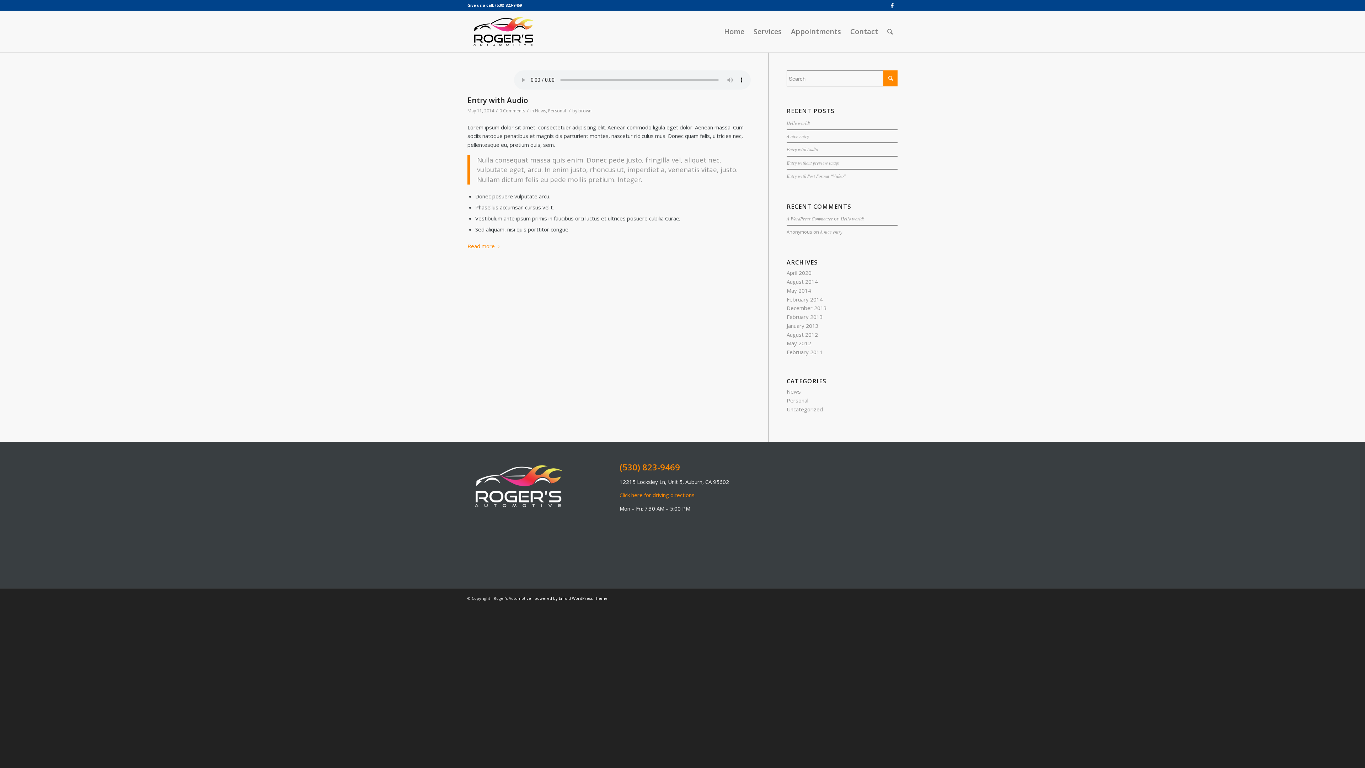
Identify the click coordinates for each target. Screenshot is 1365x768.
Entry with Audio (497, 100)
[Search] (890, 31)
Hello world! (798, 123)
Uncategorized (805, 409)
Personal (557, 111)
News (540, 111)
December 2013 (807, 307)
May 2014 (799, 290)
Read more (481, 246)
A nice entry (798, 136)
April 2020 (799, 272)
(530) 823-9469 (508, 5)
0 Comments (512, 111)
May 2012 (799, 343)
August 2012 (802, 334)
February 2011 (805, 352)
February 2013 (805, 316)
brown (585, 111)
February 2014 (805, 299)
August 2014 (802, 281)
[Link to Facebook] (892, 5)
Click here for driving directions (657, 494)
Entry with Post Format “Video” (816, 176)
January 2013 (803, 325)
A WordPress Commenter (810, 218)
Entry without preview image (813, 163)
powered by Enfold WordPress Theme (571, 598)
